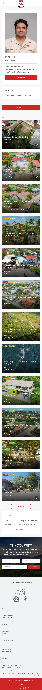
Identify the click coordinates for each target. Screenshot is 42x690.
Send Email (21, 77)
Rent (6, 218)
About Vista (5, 631)
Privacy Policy (31, 673)
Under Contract (15, 282)
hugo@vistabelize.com (29, 521)
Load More (21, 506)
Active (12, 121)
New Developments (7, 649)
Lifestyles (4, 647)
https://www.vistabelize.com (27, 524)
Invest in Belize (6, 651)
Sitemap (21, 684)
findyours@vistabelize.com (14, 670)
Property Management (8, 617)
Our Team (4, 633)
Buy (6, 121)
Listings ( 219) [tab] (21, 107)
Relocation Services (7, 615)
